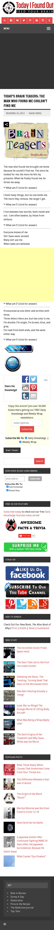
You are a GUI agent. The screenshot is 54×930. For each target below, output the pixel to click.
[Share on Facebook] (25, 379)
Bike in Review (18, 893)
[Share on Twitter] (33, 379)
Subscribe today (12, 511)
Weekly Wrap (29, 442)
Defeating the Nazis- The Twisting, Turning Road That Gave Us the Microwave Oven (32, 680)
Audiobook (43, 628)
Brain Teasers (12, 450)
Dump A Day (17, 896)
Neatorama (16, 900)
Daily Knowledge (37, 438)
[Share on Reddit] (25, 387)
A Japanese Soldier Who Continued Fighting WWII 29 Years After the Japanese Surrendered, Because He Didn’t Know (25, 844)
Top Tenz (15, 911)
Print (14, 628)
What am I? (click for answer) (21, 187)
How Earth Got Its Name (30, 822)
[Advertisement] (27, 62)
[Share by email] (33, 395)
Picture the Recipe (20, 904)
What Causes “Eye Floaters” (31, 856)
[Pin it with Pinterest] (33, 387)
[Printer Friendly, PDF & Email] (46, 380)
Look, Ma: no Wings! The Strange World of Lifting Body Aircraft (33, 709)
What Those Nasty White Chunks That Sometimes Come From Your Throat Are (33, 769)
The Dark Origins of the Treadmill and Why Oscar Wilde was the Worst (30, 738)
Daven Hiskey (35, 113)
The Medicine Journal (22, 907)
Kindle (23, 628)
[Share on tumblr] (25, 395)
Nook (32, 628)
